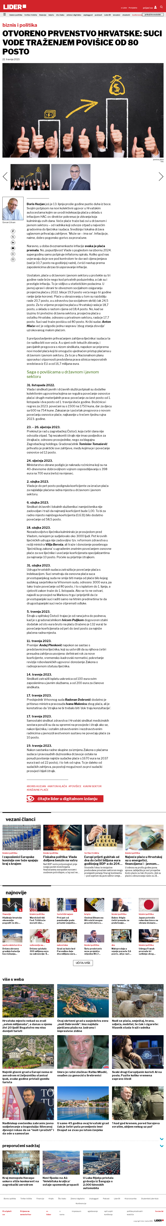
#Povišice (75, 786)
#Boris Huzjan (36, 786)
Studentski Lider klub (149, 1198)
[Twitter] (13, 237)
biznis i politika (16, 15)
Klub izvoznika (130, 1198)
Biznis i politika (10, 1198)
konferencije (137, 15)
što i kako (60, 15)
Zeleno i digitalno (78, 1198)
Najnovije (16, 892)
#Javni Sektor (92, 786)
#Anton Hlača (57, 786)
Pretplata (133, 8)
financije (42, 15)
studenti (126, 15)
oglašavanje (93, 1211)
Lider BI (107, 15)
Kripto (51, 1198)
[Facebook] (13, 231)
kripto (51, 15)
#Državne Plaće (37, 789)
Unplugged (93, 1198)
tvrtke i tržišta (30, 15)
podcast (98, 15)
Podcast (106, 1198)
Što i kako (62, 1198)
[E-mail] (13, 248)
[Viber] (13, 259)
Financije (40, 1198)
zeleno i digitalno (74, 15)
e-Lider (124, 8)
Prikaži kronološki (153, 14)
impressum (76, 1211)
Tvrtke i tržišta (26, 1198)
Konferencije (81, 1203)
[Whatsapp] (13, 254)
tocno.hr (159, 1211)
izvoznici (116, 15)
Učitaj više (83, 962)
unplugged (88, 15)
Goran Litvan (8, 222)
